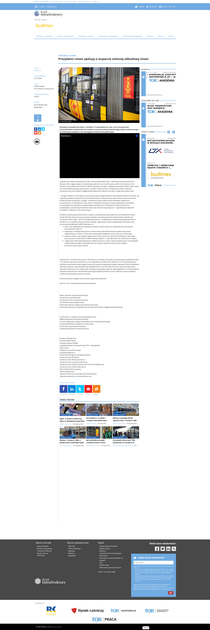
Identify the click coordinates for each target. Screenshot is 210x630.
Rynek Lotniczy (42, 553)
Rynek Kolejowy (43, 546)
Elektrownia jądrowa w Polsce (110, 567)
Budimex (102, 551)
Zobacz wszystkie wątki (106, 572)
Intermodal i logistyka (132, 36)
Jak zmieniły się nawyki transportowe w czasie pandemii (95, 442)
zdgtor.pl (96, 1)
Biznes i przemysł (44, 36)
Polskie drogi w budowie (108, 546)
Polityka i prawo (86, 36)
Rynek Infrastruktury (44, 548)
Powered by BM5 (57, 627)
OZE (100, 563)
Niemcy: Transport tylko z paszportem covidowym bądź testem (71, 442)
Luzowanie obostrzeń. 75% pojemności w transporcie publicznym (124, 442)
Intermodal (103, 556)
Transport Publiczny (44, 551)
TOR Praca (41, 556)
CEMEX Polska (104, 548)
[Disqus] (100, 491)
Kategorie (51, 6)
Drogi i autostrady (65, 36)
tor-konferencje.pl (84, 1)
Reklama (71, 553)
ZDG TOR (71, 546)
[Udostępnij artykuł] (39, 129)
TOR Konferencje (74, 548)
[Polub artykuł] (35, 129)
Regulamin (72, 556)
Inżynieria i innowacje (108, 36)
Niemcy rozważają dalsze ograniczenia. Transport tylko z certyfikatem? (126, 420)
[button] (168, 135)
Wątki (161, 36)
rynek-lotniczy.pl (70, 1)
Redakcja (71, 551)
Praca (171, 36)
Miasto (150, 36)
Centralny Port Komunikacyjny (110, 553)
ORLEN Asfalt (104, 565)
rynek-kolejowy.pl (56, 1)
